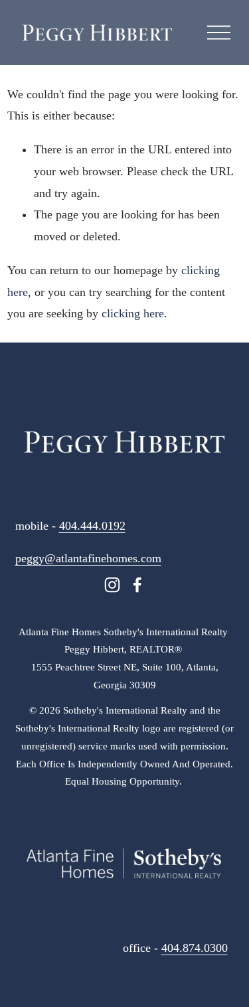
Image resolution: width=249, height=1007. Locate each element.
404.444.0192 (92, 525)
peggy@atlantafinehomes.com (88, 558)
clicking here (133, 313)
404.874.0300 (194, 948)
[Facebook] (137, 585)
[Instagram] (112, 585)
